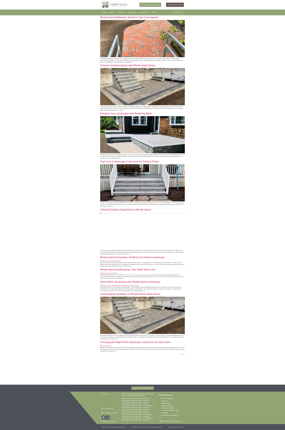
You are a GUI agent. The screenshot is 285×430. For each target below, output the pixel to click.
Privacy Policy (134, 427)
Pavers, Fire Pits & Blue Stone (170, 410)
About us (111, 12)
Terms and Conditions (142, 427)
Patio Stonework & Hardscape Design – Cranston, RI (136, 411)
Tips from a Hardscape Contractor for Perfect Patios (129, 161)
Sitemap (149, 427)
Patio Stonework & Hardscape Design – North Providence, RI (138, 405)
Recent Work (132, 12)
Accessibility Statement (156, 427)
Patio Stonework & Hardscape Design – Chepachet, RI (136, 398)
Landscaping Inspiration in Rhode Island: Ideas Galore (130, 294)
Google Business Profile (108, 421)
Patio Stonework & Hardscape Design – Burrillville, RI (136, 420)
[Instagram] (107, 417)
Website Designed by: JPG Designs (176, 427)
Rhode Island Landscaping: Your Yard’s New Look (127, 269)
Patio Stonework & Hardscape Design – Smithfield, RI (136, 416)
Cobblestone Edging (168, 408)
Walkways (170, 398)
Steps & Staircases (167, 405)
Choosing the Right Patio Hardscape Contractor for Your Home (135, 342)
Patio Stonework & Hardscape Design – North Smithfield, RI (137, 418)
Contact (154, 12)
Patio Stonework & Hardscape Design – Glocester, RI (136, 400)
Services (121, 12)
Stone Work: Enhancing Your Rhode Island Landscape (130, 281)
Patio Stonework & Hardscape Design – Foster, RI (135, 402)
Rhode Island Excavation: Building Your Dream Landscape (132, 257)
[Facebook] (103, 417)
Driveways (165, 401)
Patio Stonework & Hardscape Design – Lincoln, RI (135, 404)
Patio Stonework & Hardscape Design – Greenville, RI (136, 407)
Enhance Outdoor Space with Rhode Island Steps (127, 65)
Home (104, 12)
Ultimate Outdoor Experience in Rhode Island (125, 209)
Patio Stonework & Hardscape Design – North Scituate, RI (137, 414)
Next (183, 354)
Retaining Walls (166, 403)
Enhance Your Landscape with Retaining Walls (126, 113)
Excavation (165, 412)
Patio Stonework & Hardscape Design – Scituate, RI (135, 412)
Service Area (143, 12)
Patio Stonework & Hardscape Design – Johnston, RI (136, 409)
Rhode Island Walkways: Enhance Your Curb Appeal (129, 17)
